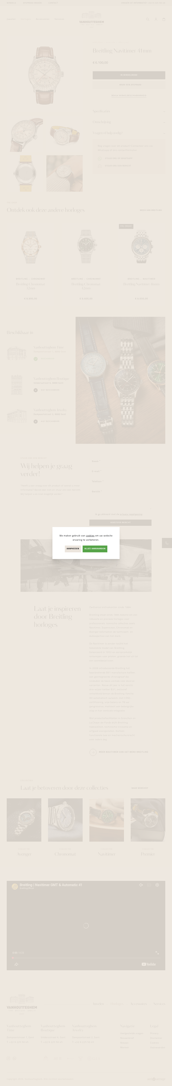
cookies (90, 536)
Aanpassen (73, 549)
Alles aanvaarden (94, 549)
